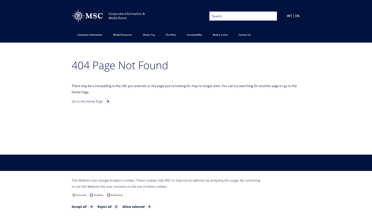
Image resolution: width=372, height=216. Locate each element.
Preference (117, 195)
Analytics (98, 195)
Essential (81, 195)
